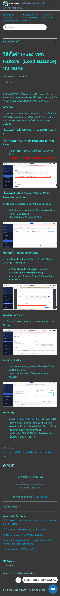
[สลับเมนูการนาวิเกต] (52, 5)
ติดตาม (9, 82)
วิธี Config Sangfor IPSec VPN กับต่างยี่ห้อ (23, 535)
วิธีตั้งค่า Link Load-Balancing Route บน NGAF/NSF (27, 529)
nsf (4, 452)
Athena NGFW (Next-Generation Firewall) (30, 18)
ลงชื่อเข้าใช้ (13, 573)
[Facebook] (4, 465)
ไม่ (38, 482)
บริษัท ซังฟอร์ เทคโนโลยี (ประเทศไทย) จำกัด (11, 18)
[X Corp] (8, 465)
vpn (10, 452)
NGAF (17, 452)
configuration (45, 452)
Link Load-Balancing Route (28, 419)
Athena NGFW (30, 452)
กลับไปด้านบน (10, 506)
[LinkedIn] (13, 465)
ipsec (5, 456)
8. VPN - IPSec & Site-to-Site (49, 18)
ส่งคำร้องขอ (41, 496)
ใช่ (22, 482)
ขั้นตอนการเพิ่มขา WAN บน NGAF (19, 549)
